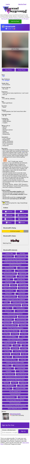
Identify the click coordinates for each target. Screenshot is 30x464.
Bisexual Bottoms (20, 308)
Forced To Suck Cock (20, 365)
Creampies (6, 345)
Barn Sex (13, 285)
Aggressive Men (23, 273)
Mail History (8, 219)
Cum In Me (6, 354)
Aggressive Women (9, 276)
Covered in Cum (22, 342)
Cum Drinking (15, 348)
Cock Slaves (24, 334)
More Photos (8, 70)
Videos (8, 223)
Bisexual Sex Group (21, 319)
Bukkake (24, 331)
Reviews (22, 223)
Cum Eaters (24, 348)
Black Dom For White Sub (10, 325)
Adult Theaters (8, 270)
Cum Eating (7, 351)
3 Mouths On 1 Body (21, 256)
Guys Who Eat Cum (22, 374)
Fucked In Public (21, 368)
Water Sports (23, 397)
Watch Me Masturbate (9, 397)
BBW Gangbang (23, 285)
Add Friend (22, 219)
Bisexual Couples (21, 311)
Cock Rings (6, 334)
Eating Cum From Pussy (10, 359)
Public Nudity (22, 385)
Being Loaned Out (9, 290)
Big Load (25, 305)
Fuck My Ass (8, 368)
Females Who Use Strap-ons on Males (15, 362)
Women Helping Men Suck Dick (15, 408)
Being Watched (22, 296)
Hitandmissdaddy (15, 414)
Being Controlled (23, 288)
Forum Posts (21, 215)
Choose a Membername (9, 430)
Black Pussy (23, 325)
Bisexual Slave (7, 322)
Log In (8, 4)
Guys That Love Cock (9, 374)
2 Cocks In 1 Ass (8, 256)
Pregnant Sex (23, 382)
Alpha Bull (7, 279)
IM (22, 212)
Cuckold (16, 345)
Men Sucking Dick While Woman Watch (15, 379)
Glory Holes (22, 371)
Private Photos (21, 70)
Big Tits (7, 308)
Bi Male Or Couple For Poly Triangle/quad (15, 299)
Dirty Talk (24, 354)
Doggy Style (7, 356)
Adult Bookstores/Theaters (15, 265)
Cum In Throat (15, 354)
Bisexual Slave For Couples (20, 322)
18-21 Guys (22, 253)
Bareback (6, 285)
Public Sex (7, 388)
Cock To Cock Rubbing (10, 336)
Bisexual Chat (8, 311)
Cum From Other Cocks (20, 351)
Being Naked (22, 290)
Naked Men (6, 382)
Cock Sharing (15, 334)
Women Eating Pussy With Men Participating (15, 405)
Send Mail (8, 212)
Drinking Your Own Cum (20, 356)
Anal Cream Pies (21, 279)
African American (21, 270)
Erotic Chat (23, 359)
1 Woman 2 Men (9, 253)
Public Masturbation (9, 385)
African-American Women (10, 273)
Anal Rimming (22, 282)
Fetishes (7, 365)
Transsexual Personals (15, 394)
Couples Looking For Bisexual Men (15, 339)
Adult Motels (23, 267)
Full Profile (8, 215)
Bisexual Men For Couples (10, 316)
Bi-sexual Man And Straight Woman (11, 305)
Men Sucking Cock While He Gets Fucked (15, 377)
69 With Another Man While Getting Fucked (15, 259)
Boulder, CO (9, 28)
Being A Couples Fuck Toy (10, 288)
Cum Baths (6, 348)
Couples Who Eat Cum (9, 342)
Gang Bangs (8, 371)
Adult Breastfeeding (9, 267)
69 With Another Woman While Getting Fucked (15, 262)
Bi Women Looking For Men (19, 302)
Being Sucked (21, 293)
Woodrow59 (10, 27)
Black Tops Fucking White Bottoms (15, 328)
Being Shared (8, 293)
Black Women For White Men (11, 331)
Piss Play (14, 382)
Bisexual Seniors (8, 319)
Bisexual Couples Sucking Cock (15, 313)
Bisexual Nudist (23, 316)
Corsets (23, 336)
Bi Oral (6, 302)
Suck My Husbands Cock (15, 391)
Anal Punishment (9, 282)
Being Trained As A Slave (10, 296)
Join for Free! (22, 4)
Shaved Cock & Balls (21, 388)
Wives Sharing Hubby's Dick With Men (15, 400)
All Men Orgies (22, 276)
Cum (25, 345)
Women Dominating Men (15, 402)
